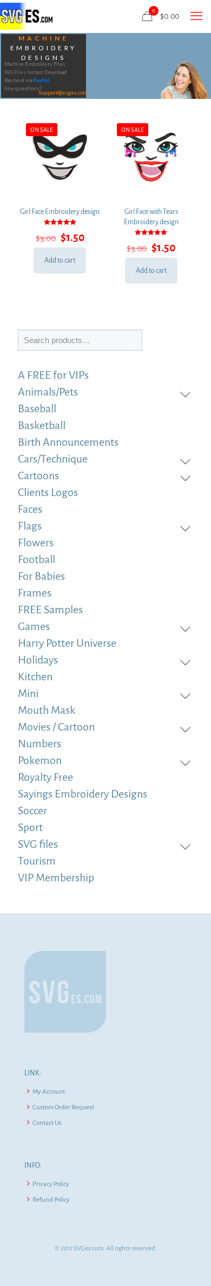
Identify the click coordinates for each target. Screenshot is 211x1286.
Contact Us (47, 1123)
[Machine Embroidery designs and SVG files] (26, 16)
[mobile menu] (196, 16)
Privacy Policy (50, 1184)
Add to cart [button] (59, 260)
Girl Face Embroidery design (60, 212)
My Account (48, 1091)
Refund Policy (51, 1199)
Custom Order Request (63, 1107)
